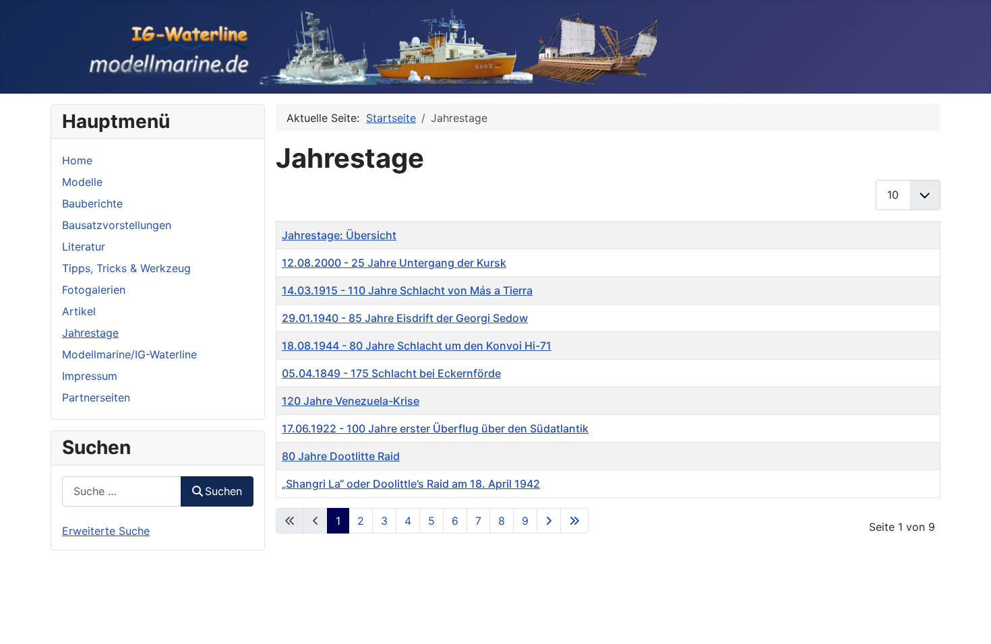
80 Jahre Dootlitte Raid (341, 456)
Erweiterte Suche (106, 531)
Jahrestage (90, 333)
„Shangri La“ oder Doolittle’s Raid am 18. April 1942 (411, 483)
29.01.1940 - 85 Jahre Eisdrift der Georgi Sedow (405, 318)
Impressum (89, 376)
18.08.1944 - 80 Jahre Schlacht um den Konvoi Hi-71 (416, 345)
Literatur (83, 246)
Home (77, 160)
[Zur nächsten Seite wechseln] (549, 521)
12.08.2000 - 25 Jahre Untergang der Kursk (394, 262)
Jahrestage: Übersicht (339, 235)
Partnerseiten (96, 397)
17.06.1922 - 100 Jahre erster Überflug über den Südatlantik (435, 428)
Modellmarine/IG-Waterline (129, 354)
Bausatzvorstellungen (116, 225)
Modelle (82, 182)
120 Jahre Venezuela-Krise (350, 401)
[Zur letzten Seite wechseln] (574, 521)
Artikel (79, 311)
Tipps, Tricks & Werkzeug (126, 268)
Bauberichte (92, 203)
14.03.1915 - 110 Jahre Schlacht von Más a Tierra (407, 290)
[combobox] (121, 491)
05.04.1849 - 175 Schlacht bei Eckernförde (391, 373)
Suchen (223, 491)
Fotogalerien (93, 289)
